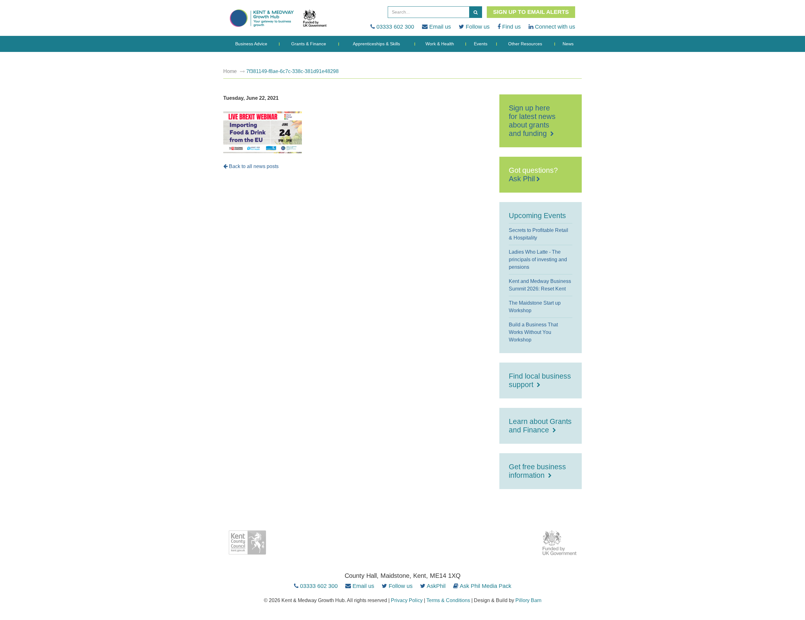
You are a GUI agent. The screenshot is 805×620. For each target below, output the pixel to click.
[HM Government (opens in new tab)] (559, 542)
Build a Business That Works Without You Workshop (533, 332)
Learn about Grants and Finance (540, 425)
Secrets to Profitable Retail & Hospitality (538, 234)
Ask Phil (522, 179)
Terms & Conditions (448, 600)
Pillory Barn (528, 600)
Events (480, 43)
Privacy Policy (407, 600)
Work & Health (439, 43)
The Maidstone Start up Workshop (535, 306)
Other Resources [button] (525, 43)
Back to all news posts (253, 166)
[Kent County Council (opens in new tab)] (247, 542)
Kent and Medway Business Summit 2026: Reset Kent (540, 285)
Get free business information (537, 471)
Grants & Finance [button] (308, 43)
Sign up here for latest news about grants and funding (532, 121)
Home (230, 71)
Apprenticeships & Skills (376, 43)
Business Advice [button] (251, 43)
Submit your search (475, 12)
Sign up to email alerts (531, 12)
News (568, 43)
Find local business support (540, 380)
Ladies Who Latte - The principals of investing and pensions (538, 259)
